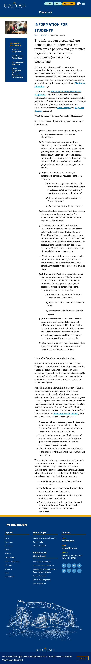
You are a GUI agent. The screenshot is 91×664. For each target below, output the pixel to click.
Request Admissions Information (44, 538)
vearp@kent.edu (69, 548)
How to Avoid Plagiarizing (17, 57)
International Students (18, 63)
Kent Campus (64, 107)
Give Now (69, 3)
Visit (57, 3)
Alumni (7, 549)
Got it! (82, 658)
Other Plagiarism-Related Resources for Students (17, 72)
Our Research (9, 576)
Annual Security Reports (41, 561)
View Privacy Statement (12, 659)
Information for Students (15, 44)
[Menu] (83, 3)
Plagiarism (45, 12)
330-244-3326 (68, 540)
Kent (35, 35)
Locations (8, 569)
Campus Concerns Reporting (43, 565)
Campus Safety (10, 557)
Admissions (9, 545)
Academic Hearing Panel (65, 413)
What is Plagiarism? (17, 50)
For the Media (38, 541)
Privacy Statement (39, 575)
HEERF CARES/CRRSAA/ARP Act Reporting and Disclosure (44, 570)
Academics (9, 541)
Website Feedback (39, 545)
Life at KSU (8, 565)
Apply (49, 3)
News (7, 572)
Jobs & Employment (12, 561)
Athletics (8, 553)
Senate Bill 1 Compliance (42, 579)
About (7, 538)
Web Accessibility (39, 583)
